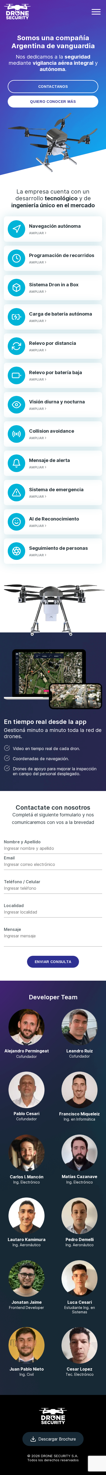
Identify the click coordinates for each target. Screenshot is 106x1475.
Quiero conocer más (53, 101)
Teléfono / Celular (22, 881)
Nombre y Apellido (22, 841)
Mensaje (12, 929)
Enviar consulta (53, 962)
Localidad (14, 905)
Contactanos (53, 86)
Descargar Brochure (57, 1439)
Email (9, 857)
